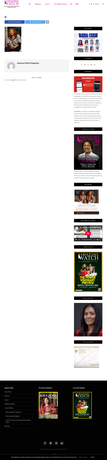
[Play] (76, 240)
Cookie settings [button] (82, 457)
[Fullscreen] (100, 240)
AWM (77, 4)
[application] (88, 233)
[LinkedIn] (62, 443)
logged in (13, 80)
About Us (7, 395)
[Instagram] (56, 443)
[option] (88, 319)
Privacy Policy (8, 391)
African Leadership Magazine (13, 416)
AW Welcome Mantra (10, 404)
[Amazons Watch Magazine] (11, 4)
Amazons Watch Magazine (28, 63)
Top (54, 454)
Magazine (38, 4)
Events (47, 4)
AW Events (7, 426)
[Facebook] (45, 443)
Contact (7, 400)
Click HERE (77, 111)
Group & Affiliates (9, 408)
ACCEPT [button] (92, 457)
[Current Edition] (88, 291)
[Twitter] (51, 443)
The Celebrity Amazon (60, 4)
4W (71, 4)
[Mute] (97, 240)
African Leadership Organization (13, 412)
